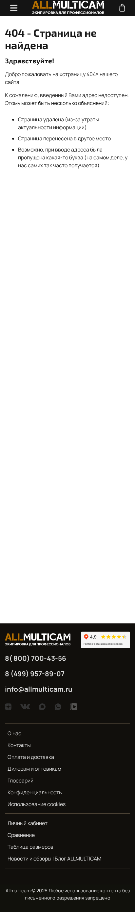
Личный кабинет (28, 823)
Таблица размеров (30, 846)
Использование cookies (37, 804)
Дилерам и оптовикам (34, 768)
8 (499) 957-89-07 (35, 673)
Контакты (19, 745)
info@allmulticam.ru (38, 689)
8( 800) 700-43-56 (35, 658)
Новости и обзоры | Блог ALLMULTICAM (54, 858)
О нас (14, 733)
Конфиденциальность (35, 792)
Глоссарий (20, 780)
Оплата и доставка (31, 756)
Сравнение (21, 835)
